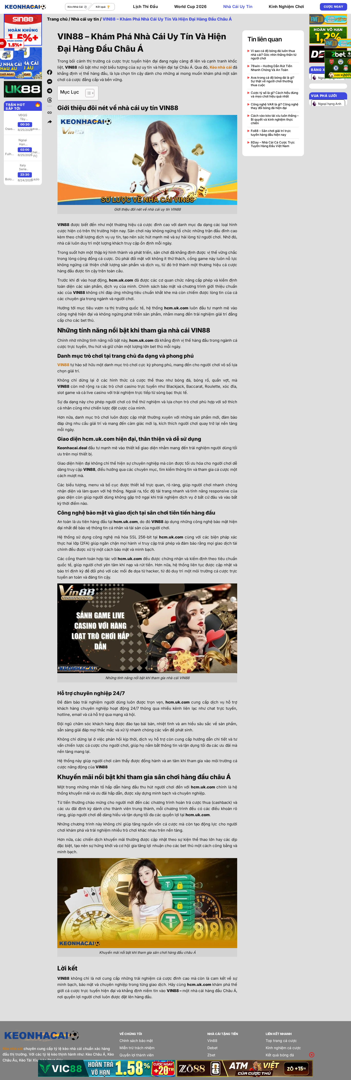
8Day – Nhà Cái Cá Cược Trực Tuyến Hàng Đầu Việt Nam (273, 144)
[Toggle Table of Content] (87, 93)
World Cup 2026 (190, 6)
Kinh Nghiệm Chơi (286, 6)
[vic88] (106, 1068)
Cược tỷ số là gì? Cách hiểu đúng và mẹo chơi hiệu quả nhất (274, 94)
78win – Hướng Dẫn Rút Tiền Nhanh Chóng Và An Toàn (271, 67)
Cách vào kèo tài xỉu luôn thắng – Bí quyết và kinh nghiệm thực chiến (275, 119)
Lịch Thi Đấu (145, 6)
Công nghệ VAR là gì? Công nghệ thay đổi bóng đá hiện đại (274, 106)
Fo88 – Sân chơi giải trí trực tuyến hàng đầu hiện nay (271, 132)
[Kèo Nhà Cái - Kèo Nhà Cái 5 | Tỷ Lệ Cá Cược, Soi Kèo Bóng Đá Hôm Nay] (25, 6)
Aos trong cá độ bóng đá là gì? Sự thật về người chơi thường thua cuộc (272, 81)
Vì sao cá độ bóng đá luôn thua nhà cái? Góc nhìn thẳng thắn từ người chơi (274, 54)
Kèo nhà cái (221, 67)
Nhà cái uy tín (85, 19)
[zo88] (244, 1068)
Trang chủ (57, 19)
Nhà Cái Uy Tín (237, 6)
